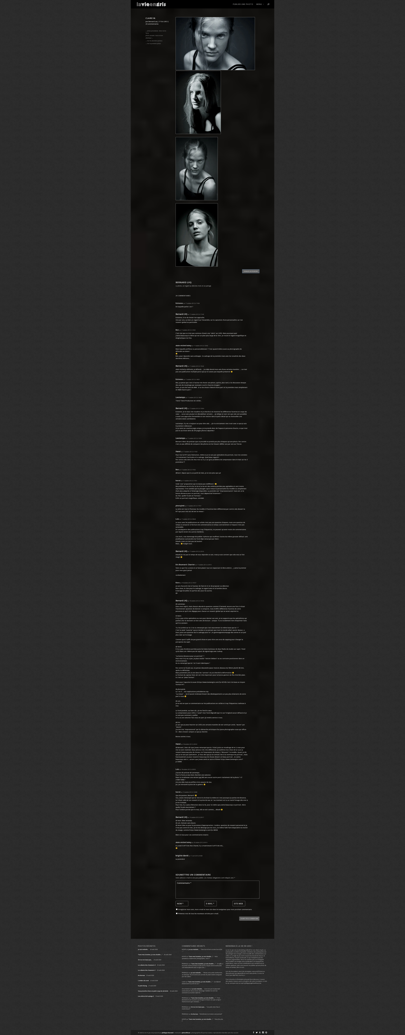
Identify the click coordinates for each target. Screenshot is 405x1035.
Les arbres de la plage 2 (146, 996)
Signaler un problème (251, 271)
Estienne (179, 303)
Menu (259, 4)
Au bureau (141, 975)
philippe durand (167, 1033)
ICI (177, 732)
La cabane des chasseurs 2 (147, 965)
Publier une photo (243, 4)
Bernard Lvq (152, 21)
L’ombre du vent (143, 980)
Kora (178, 582)
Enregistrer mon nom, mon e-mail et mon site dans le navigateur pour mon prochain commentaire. (215, 909)
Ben (177, 330)
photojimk (180, 506)
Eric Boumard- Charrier (185, 564)
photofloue (186, 1033)
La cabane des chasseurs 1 (147, 970)
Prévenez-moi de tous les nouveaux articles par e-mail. (198, 914)
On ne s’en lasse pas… (145, 960)
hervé (178, 480)
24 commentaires (152, 24)
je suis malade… (143, 949)
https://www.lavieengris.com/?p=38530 (203, 830)
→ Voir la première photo (153, 43)
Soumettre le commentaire (249, 918)
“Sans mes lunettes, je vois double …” (150, 955)
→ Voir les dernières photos (154, 41)
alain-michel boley (183, 345)
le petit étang (142, 986)
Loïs (177, 519)
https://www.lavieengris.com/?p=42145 (212, 682)
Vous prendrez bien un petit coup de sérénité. (153, 991)
